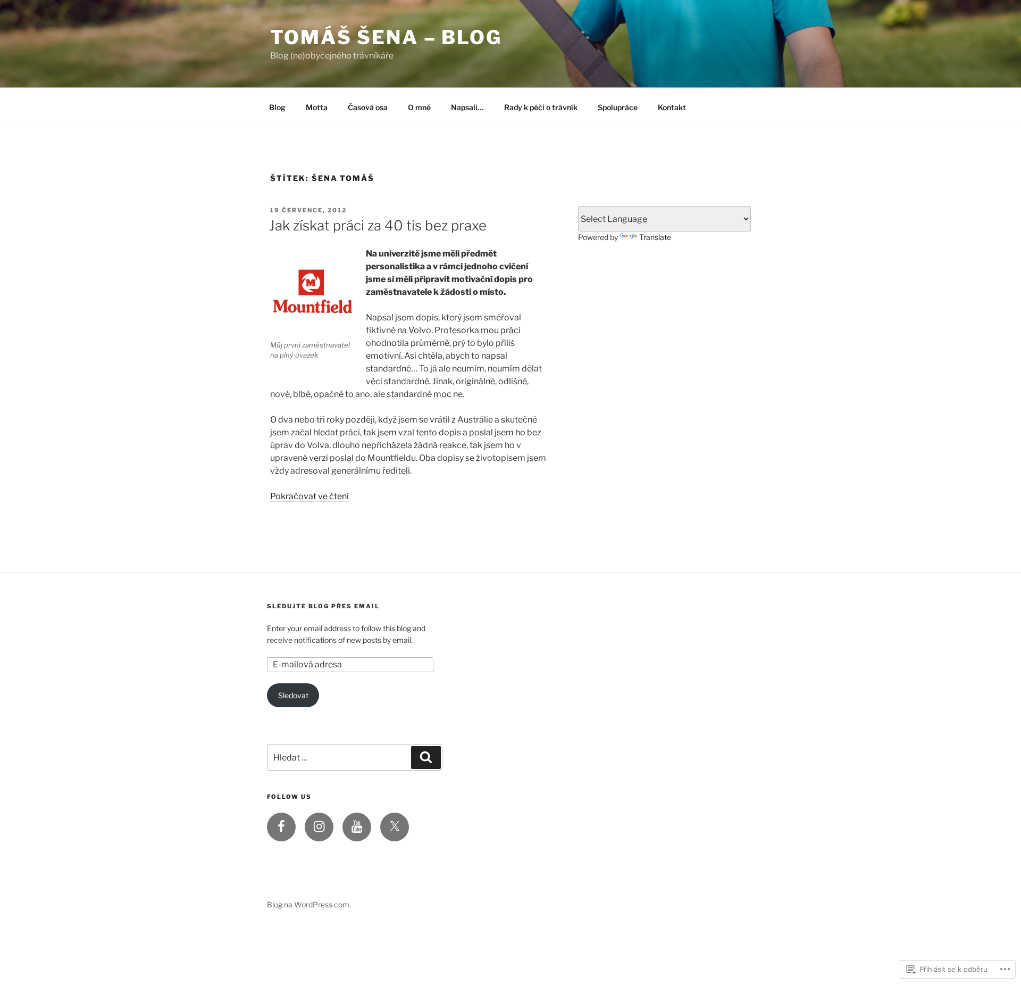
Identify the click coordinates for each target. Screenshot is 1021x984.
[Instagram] (319, 827)
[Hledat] (426, 757)
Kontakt (672, 107)
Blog (277, 107)
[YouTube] (356, 827)
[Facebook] (281, 827)
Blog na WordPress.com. (309, 904)
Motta (317, 107)
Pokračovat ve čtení (309, 496)
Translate (655, 237)
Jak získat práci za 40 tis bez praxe (378, 225)
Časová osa (368, 107)
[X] (394, 827)
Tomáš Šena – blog (386, 37)
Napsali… (467, 107)
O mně (419, 107)
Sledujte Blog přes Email (323, 606)
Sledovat (293, 695)
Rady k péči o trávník (541, 107)
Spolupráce (618, 107)
